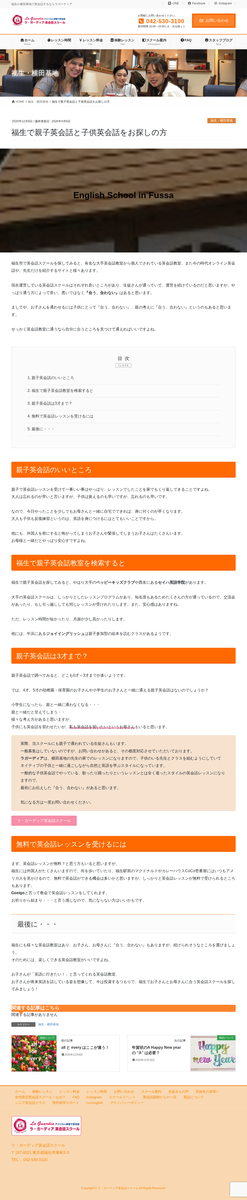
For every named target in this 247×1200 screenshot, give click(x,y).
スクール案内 (151, 1091)
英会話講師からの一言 (160, 1097)
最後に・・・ (41, 429)
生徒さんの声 (178, 1091)
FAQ (76, 1097)
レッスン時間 (97, 1091)
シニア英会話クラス (30, 1103)
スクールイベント (122, 1097)
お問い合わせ (217, 20)
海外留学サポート (65, 1103)
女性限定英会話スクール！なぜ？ (40, 1097)
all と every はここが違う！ (85, 1047)
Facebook (198, 3)
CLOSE (123, 365)
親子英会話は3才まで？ (49, 403)
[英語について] (34, 1053)
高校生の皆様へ (207, 1091)
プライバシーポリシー (127, 1103)
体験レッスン (42, 1091)
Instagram (225, 3)
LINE (175, 3)
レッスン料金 (69, 1091)
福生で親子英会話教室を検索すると (60, 390)
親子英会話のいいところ (50, 378)
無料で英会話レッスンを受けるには (60, 416)
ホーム (20, 1091)
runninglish (94, 1103)
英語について (194, 1097)
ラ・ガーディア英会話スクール (44, 821)
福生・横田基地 (222, 120)
